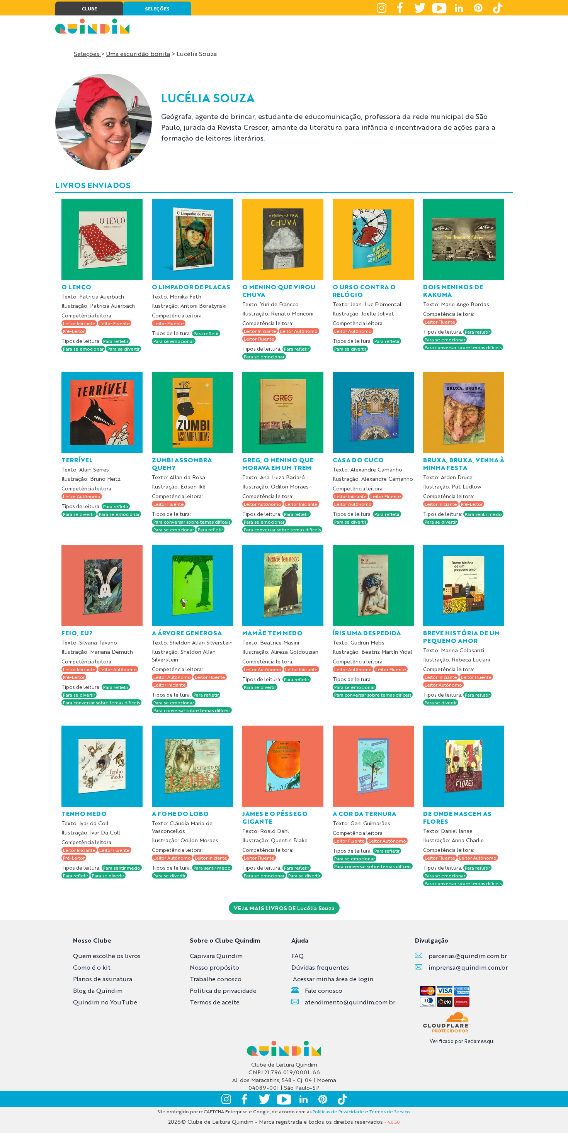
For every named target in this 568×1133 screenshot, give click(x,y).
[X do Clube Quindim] (420, 7)
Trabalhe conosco (215, 979)
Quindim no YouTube (105, 1002)
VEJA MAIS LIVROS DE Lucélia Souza (284, 907)
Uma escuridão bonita (138, 53)
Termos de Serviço (389, 1111)
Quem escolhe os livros (107, 956)
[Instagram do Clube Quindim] (381, 7)
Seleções (87, 53)
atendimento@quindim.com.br (350, 1002)
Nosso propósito (214, 967)
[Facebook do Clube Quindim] (400, 7)
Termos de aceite (215, 1002)
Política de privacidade (223, 990)
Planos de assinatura (102, 979)
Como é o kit (92, 967)
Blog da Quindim (97, 990)
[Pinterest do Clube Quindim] (478, 7)
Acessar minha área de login (333, 979)
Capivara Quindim (216, 956)
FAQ (297, 956)
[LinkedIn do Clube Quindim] (458, 7)
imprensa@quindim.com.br (468, 967)
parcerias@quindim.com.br (468, 956)
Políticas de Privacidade (338, 1111)
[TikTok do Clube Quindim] (497, 7)
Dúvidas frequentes (320, 967)
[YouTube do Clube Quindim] (439, 7)
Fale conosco (323, 990)
